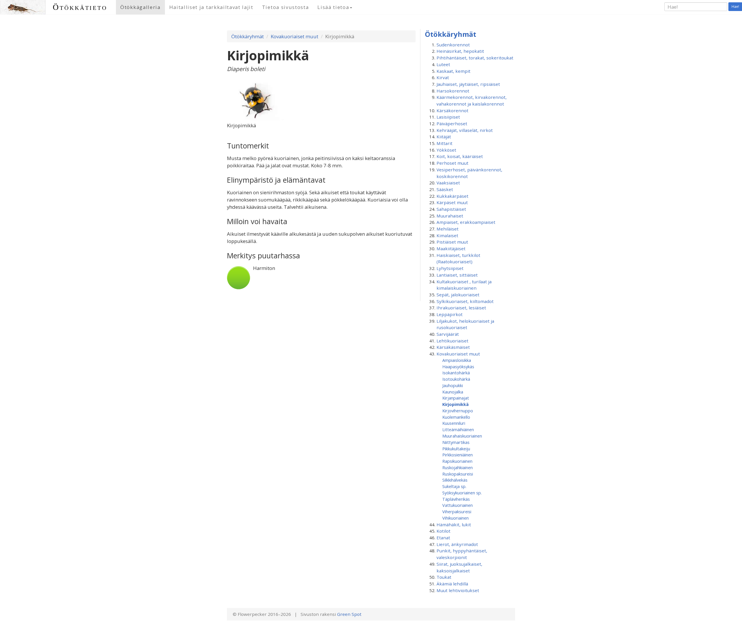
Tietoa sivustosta (285, 7)
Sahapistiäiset (451, 209)
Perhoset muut (452, 163)
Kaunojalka (452, 392)
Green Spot (349, 614)
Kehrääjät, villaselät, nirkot (465, 130)
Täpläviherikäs (456, 499)
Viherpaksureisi (456, 511)
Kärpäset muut (452, 202)
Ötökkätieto (80, 7)
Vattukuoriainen (457, 505)
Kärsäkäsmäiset (453, 347)
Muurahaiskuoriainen (462, 436)
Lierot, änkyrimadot (457, 544)
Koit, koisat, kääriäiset (460, 156)
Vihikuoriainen (455, 518)
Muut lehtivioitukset (458, 590)
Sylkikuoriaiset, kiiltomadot (465, 301)
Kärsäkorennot (452, 110)
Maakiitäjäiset (451, 248)
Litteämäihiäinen (458, 429)
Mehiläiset (448, 229)
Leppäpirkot (450, 314)
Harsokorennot (453, 91)
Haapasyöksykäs (458, 366)
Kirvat (443, 77)
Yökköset (446, 150)
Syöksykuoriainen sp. (462, 493)
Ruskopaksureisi (457, 474)
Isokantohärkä (456, 372)
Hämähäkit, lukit (454, 524)
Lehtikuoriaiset (452, 341)
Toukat (444, 577)
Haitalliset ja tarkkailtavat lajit (211, 7)
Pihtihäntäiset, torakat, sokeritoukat (475, 58)
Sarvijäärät (448, 334)
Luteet (443, 64)
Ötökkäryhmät (247, 36)
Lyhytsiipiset (450, 268)
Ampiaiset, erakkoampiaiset (466, 222)
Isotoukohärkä (456, 379)
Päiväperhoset (452, 123)
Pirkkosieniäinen (457, 455)
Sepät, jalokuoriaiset (458, 294)
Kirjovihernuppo (457, 410)
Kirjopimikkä (455, 404)
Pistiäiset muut (452, 242)
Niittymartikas (456, 442)
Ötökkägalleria (140, 7)
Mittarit (444, 143)
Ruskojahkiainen (457, 467)
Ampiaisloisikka (456, 360)
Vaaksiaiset (448, 183)
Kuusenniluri (453, 423)
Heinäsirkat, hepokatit (460, 51)
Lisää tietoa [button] (333, 7)
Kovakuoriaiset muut (294, 36)
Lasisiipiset (448, 117)
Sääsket (445, 189)
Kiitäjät (444, 136)
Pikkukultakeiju (456, 448)
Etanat (443, 537)
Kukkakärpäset (452, 196)
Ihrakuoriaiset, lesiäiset (461, 308)
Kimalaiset (447, 235)
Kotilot (443, 531)
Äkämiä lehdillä (452, 584)
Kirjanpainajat (455, 398)
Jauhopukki (452, 385)
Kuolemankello (456, 417)
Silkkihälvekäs (455, 480)
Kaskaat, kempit (453, 71)
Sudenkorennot (453, 45)
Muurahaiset (450, 216)
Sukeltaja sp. (454, 486)
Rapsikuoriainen (457, 461)
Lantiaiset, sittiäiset (457, 275)
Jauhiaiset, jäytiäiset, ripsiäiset (468, 84)
